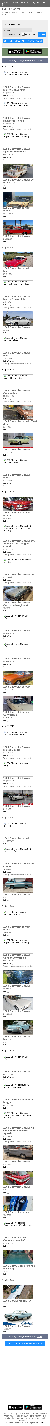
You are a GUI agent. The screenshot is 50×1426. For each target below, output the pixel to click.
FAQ (42, 1423)
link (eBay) (7, 95)
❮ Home (5, 2)
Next (39, 60)
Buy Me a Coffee (39, 2)
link (4, 188)
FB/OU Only (30, 34)
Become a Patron (20, 2)
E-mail (28, 1423)
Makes (35, 1423)
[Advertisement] (25, 1377)
